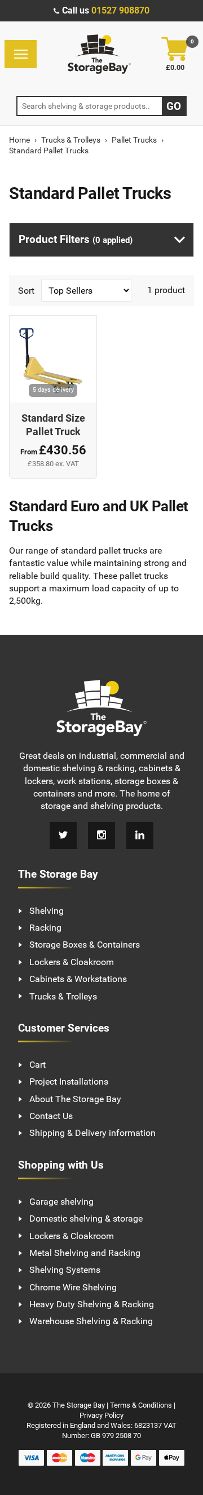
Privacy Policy (101, 1415)
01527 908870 (120, 10)
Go (173, 106)
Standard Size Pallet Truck (53, 425)
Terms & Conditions (141, 1405)
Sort (27, 290)
